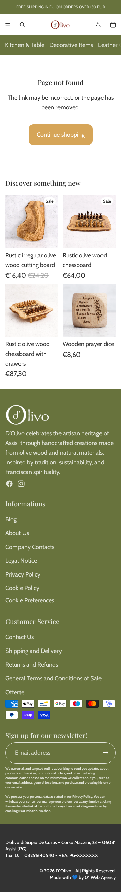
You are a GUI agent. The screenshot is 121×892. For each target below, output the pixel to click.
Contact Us (19, 637)
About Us (17, 533)
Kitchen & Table (24, 45)
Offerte (14, 692)
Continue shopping (61, 134)
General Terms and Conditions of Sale (53, 678)
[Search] (22, 24)
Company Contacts (29, 547)
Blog (11, 519)
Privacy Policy (22, 574)
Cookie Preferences (29, 600)
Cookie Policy (22, 588)
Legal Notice (21, 560)
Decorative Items (71, 45)
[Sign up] (105, 753)
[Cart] (113, 24)
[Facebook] (9, 484)
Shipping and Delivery (33, 651)
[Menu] (7, 24)
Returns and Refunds (31, 664)
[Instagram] (21, 484)
